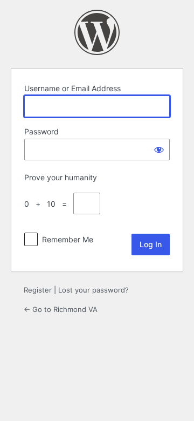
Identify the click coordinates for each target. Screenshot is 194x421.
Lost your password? (93, 290)
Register (38, 290)
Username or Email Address (72, 88)
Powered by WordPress (97, 32)
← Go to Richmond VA (61, 309)
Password (41, 131)
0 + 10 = (47, 203)
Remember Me (67, 239)
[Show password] (159, 149)
